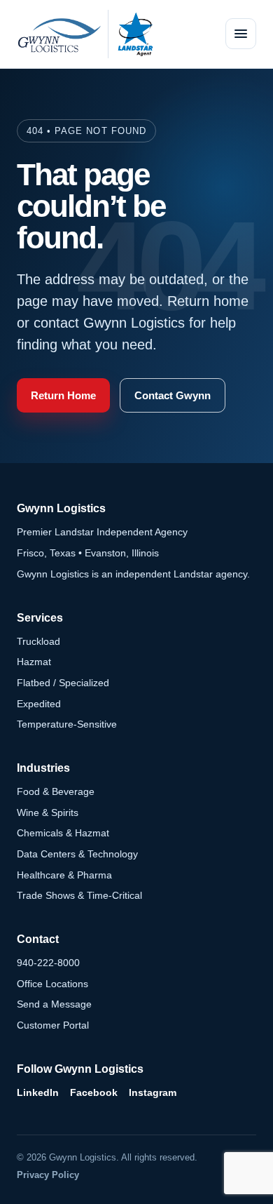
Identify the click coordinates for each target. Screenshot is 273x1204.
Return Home (63, 395)
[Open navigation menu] (240, 33)
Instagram (152, 1092)
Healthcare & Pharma (64, 875)
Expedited (39, 703)
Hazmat (34, 661)
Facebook (94, 1092)
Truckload (38, 641)
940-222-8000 (48, 962)
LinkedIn (38, 1092)
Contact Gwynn (172, 395)
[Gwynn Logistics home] (59, 34)
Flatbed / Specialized (63, 682)
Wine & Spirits (47, 812)
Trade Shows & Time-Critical (79, 895)
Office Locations (52, 983)
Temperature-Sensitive (67, 724)
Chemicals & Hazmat (63, 832)
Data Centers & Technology (77, 853)
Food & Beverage (55, 791)
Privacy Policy (48, 1175)
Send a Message (54, 1004)
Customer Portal (53, 1025)
